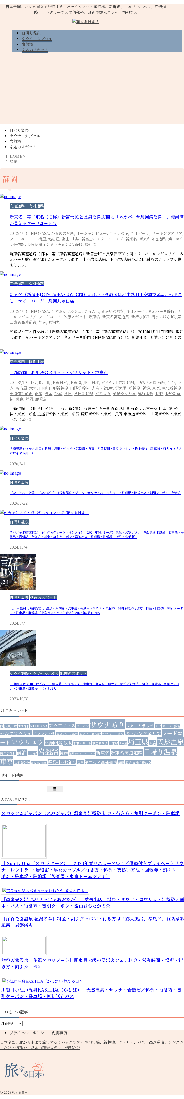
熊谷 (80, 762)
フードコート (21, 239)
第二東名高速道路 (101, 762)
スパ (158, 726)
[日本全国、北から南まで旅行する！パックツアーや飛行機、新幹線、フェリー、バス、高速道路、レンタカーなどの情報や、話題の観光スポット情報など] (85, 21)
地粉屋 (54, 239)
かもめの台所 (62, 233)
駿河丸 (54, 322)
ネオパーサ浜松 (67, 734)
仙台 (171, 382)
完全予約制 (8, 753)
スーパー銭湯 (171, 726)
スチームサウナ (140, 725)
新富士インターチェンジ (102, 239)
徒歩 (64, 753)
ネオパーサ (140, 233)
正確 (38, 393)
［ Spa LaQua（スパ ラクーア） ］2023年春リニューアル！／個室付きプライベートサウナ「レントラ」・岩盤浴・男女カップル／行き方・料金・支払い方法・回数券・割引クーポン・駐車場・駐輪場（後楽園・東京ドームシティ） (92, 869)
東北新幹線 (171, 388)
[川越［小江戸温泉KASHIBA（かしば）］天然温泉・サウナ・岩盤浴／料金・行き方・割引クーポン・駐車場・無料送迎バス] (46, 981)
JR (33, 382)
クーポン (82, 726)
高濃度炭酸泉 (141, 762)
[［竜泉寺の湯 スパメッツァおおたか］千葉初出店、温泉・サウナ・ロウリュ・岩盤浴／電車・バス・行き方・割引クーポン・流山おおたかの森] (47, 890)
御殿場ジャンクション (82, 753)
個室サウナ (100, 743)
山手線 (32, 753)
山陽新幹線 (79, 388)
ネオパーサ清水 (90, 734)
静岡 (79, 244)
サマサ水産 (118, 233)
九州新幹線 (155, 382)
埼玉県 (138, 741)
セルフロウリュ (16, 733)
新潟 (146, 388)
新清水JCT (140, 317)
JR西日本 (91, 382)
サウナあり (107, 724)
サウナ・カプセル (25, 135)
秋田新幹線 (83, 393)
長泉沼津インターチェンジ (50, 244)
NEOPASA (40, 233)
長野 (159, 393)
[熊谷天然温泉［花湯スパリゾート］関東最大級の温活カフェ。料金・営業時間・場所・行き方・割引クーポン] (25, 952)
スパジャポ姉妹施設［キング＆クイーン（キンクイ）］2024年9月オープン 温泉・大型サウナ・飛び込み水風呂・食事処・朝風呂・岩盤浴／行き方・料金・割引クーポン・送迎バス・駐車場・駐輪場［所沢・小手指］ (97, 534)
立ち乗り (103, 393)
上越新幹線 (124, 382)
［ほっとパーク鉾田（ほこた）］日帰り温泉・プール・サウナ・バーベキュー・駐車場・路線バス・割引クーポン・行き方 (95, 492)
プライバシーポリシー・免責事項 (38, 1033)
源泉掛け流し (62, 762)
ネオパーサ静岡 (161, 311)
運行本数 (145, 393)
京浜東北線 (54, 742)
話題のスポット (23, 147)
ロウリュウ (28, 741)
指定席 (107, 388)
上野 (140, 382)
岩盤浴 (15, 141)
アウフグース (62, 725)
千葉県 (113, 743)
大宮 (33, 388)
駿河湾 (90, 244)
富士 (65, 239)
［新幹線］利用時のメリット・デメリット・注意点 (59, 372)
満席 (48, 393)
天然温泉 (170, 741)
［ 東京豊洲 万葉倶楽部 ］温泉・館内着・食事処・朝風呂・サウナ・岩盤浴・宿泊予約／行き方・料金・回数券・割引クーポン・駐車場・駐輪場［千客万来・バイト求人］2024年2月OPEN (96, 610)
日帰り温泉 (19, 130)
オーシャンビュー (91, 233)
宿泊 (22, 752)
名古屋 (21, 388)
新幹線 (134, 388)
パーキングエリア (167, 233)
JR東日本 (59, 382)
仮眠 (67, 743)
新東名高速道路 (152, 239)
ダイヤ (107, 382)
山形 (43, 388)
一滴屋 (40, 239)
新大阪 (120, 388)
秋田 (68, 393)
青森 (19, 399)
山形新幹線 (58, 388)
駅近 (128, 762)
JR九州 (43, 382)
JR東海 (75, 382)
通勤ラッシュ (124, 393)
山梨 (75, 239)
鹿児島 (41, 399)
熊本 (58, 393)
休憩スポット (74, 317)
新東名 (131, 239)
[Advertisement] (92, 90)
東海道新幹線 (21, 393)
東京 (156, 388)
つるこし (91, 311)
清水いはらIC (163, 317)
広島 (95, 388)
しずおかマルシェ (66, 311)
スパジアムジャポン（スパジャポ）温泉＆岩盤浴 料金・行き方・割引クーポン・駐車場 (90, 813)
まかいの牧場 (112, 311)
